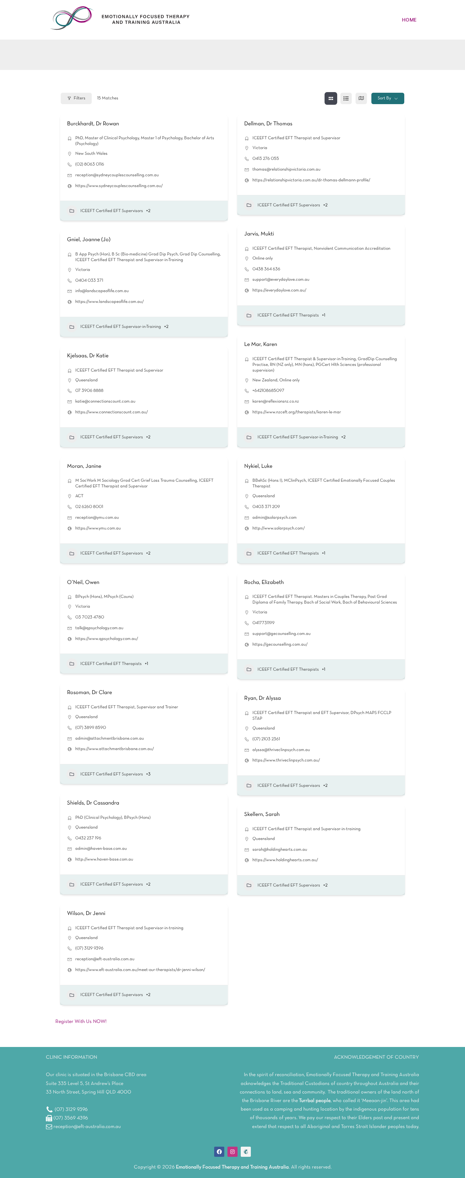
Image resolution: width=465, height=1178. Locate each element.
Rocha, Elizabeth (264, 582)
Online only (262, 258)
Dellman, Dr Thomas (268, 124)
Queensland (86, 380)
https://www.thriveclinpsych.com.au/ (286, 760)
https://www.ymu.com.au (98, 528)
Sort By (384, 98)
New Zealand (264, 380)
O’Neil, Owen (83, 582)
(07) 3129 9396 (89, 948)
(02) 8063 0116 (89, 164)
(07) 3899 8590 (90, 728)
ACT (79, 496)
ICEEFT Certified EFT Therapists (288, 315)
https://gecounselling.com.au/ (280, 644)
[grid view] (331, 98)
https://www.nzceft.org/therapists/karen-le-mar (296, 412)
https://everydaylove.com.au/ (279, 290)
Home (409, 20)
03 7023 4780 (89, 617)
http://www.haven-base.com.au (104, 859)
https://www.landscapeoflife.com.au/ (109, 302)
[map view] (361, 98)
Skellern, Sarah (262, 814)
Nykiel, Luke (258, 466)
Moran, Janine (84, 466)
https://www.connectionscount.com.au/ (111, 412)
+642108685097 (268, 391)
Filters (79, 98)
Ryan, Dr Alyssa (262, 698)
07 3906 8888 (89, 391)
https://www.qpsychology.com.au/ (106, 639)
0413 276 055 (265, 159)
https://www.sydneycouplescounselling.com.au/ (119, 186)
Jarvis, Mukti (259, 234)
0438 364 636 (266, 269)
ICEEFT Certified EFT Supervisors (111, 211)
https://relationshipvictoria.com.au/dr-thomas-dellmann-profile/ (311, 180)
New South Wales (91, 154)
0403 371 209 (266, 507)
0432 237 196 (88, 838)
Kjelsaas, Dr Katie (87, 356)
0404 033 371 (89, 281)
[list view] (346, 98)
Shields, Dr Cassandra (93, 803)
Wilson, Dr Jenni (86, 913)
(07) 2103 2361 (266, 739)
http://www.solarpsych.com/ (278, 528)
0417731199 (263, 623)
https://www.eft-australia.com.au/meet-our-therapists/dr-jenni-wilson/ (140, 970)
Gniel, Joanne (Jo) (88, 239)
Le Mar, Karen (260, 344)
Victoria (259, 148)
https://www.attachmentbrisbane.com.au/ (114, 749)
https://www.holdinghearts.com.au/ (285, 860)
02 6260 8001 (89, 507)
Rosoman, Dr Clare (89, 692)
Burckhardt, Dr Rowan (93, 124)
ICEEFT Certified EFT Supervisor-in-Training (120, 327)
